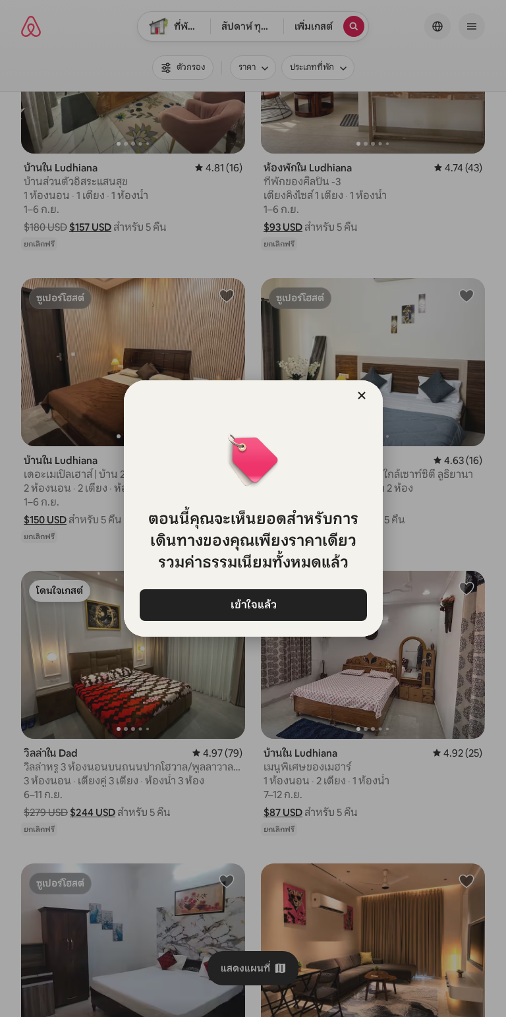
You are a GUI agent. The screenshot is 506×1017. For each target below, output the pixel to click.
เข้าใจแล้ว (253, 605)
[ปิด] (361, 395)
